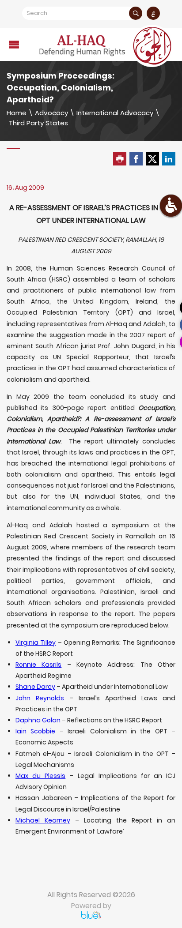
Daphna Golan (38, 720)
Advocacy (51, 112)
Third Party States (38, 123)
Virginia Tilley (35, 642)
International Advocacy (114, 112)
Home (17, 112)
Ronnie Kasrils (38, 664)
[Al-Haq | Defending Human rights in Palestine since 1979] (106, 46)
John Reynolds (39, 698)
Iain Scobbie (35, 731)
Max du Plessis (40, 775)
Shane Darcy (35, 686)
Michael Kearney (42, 820)
